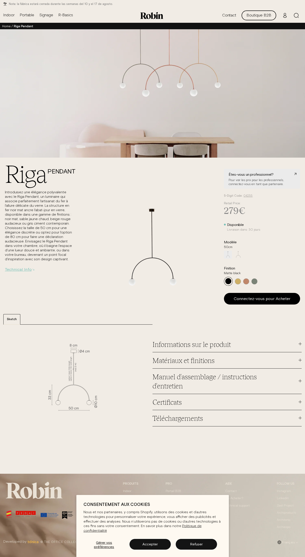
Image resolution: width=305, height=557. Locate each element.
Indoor (127, 491)
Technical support (237, 505)
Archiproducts (286, 512)
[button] (296, 15)
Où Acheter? (234, 498)
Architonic (284, 520)
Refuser (196, 544)
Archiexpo (283, 527)
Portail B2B (173, 491)
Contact (231, 491)
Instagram (284, 491)
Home (6, 26)
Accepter (150, 544)
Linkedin (283, 498)
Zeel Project (285, 505)
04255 (248, 195)
